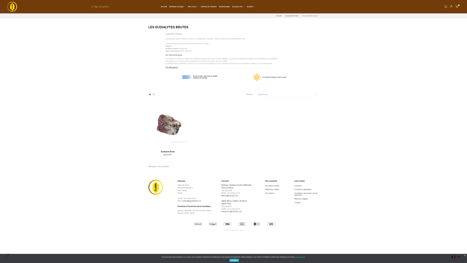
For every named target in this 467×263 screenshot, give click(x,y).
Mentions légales (301, 199)
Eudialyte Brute (168, 152)
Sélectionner (288, 94)
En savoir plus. (300, 257)
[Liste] (153, 94)
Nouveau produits (272, 186)
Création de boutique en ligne (233, 230)
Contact (297, 203)
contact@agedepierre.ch (191, 201)
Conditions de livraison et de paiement (305, 194)
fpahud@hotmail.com (229, 196)
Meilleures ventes (272, 189)
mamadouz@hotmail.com (231, 211)
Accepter (234, 260)
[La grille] (149, 94)
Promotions (269, 193)
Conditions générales (302, 189)
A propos (298, 186)
